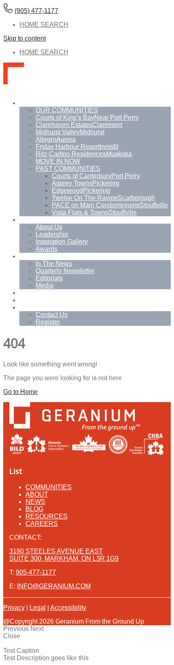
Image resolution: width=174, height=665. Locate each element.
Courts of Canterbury (96, 175)
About (27, 219)
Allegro (56, 139)
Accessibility (68, 607)
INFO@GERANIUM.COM (54, 586)
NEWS (35, 501)
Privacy (14, 607)
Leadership (52, 234)
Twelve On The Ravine (103, 197)
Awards (46, 248)
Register (48, 322)
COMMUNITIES (48, 487)
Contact (30, 307)
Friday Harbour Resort (77, 146)
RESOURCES (46, 516)
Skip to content (24, 38)
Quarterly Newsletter (65, 270)
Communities (38, 102)
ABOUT (36, 494)
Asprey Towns (85, 183)
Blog (26, 292)
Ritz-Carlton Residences (84, 154)
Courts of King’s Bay (87, 117)
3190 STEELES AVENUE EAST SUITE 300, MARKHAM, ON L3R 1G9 (64, 555)
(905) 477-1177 (36, 10)
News (27, 256)
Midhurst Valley (70, 132)
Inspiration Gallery (62, 241)
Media (44, 285)
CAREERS (41, 523)
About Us (49, 227)
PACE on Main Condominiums (110, 205)
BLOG (34, 509)
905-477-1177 (36, 572)
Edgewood (81, 190)
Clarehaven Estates (79, 124)
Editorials (49, 278)
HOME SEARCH (43, 24)
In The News (54, 263)
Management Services (51, 300)
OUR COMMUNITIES (67, 110)
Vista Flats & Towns (94, 212)
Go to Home (20, 391)
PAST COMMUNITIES (68, 168)
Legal (38, 607)
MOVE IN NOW (58, 161)
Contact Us (52, 314)
